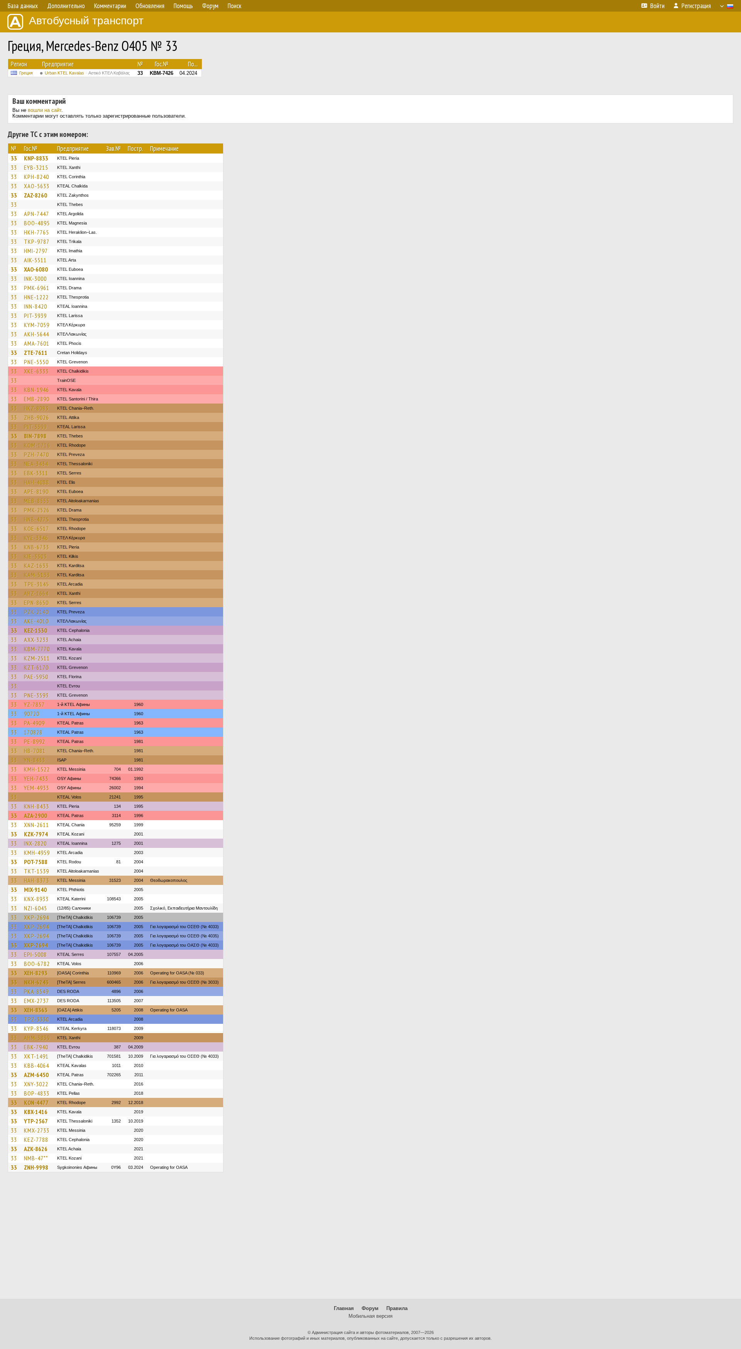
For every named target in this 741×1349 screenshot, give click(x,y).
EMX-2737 (36, 1001)
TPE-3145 (36, 584)
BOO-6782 (37, 963)
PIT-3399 (35, 427)
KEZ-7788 (36, 1139)
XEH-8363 (35, 1010)
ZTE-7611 (35, 352)
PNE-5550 (36, 362)
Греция (26, 73)
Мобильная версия (370, 1316)
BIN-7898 (35, 436)
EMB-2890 (36, 399)
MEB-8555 (36, 501)
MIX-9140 (35, 889)
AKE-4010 (36, 621)
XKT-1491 (36, 1056)
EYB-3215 (36, 167)
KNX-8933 (36, 899)
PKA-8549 (36, 991)
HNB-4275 (36, 519)
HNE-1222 (36, 297)
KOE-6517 (36, 528)
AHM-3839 (37, 1038)
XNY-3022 (36, 1084)
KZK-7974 (36, 834)
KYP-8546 (36, 1028)
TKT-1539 (36, 871)
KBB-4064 (36, 1065)
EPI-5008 (35, 954)
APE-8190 (36, 491)
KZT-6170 (36, 667)
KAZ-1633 (36, 565)
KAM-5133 (37, 575)
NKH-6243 (36, 982)
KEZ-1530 (35, 630)
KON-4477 (36, 1102)
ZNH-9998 (36, 1167)
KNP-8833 (36, 158)
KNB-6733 (36, 547)
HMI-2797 (36, 251)
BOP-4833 (36, 1093)
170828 (33, 732)
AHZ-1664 (36, 593)
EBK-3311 (36, 473)
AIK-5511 (35, 260)
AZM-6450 (36, 1075)
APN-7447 (36, 214)
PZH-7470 (36, 454)
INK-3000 (35, 278)
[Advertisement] (370, 1239)
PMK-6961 (36, 288)
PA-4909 (34, 723)
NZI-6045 (35, 908)
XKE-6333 (36, 371)
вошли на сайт (44, 110)
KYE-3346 (36, 538)
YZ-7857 (34, 704)
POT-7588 (35, 862)
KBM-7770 (37, 649)
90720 (31, 714)
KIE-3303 (35, 556)
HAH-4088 (36, 482)
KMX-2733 (36, 1130)
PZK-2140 (36, 612)
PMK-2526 (36, 510)
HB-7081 (35, 751)
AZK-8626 (35, 1149)
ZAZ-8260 (35, 195)
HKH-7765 (36, 232)
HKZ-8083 (36, 408)
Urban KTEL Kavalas (87, 73)
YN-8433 (34, 760)
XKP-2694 (36, 917)
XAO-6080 (36, 269)
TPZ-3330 (36, 1019)
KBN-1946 (36, 389)
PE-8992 (34, 741)
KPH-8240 (36, 177)
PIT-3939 (35, 315)
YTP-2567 (36, 1121)
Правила (397, 1308)
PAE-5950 (36, 676)
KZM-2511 (37, 658)
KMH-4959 (37, 852)
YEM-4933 (36, 788)
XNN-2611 (36, 825)
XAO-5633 (36, 186)
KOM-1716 (37, 445)
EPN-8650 (36, 602)
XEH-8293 (35, 973)
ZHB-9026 (36, 417)
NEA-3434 (36, 464)
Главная (344, 1308)
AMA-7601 (36, 343)
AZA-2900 (35, 815)
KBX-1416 (35, 1112)
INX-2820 (35, 843)
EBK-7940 (36, 1047)
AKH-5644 (36, 334)
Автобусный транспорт (86, 21)
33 (14, 158)
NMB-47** (36, 1158)
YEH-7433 (36, 778)
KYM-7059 (36, 325)
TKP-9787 (36, 241)
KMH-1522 (37, 769)
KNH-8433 (36, 806)
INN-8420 (35, 306)
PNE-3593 (36, 695)
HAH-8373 (36, 880)
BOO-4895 (37, 223)
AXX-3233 (36, 639)
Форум (370, 1308)
